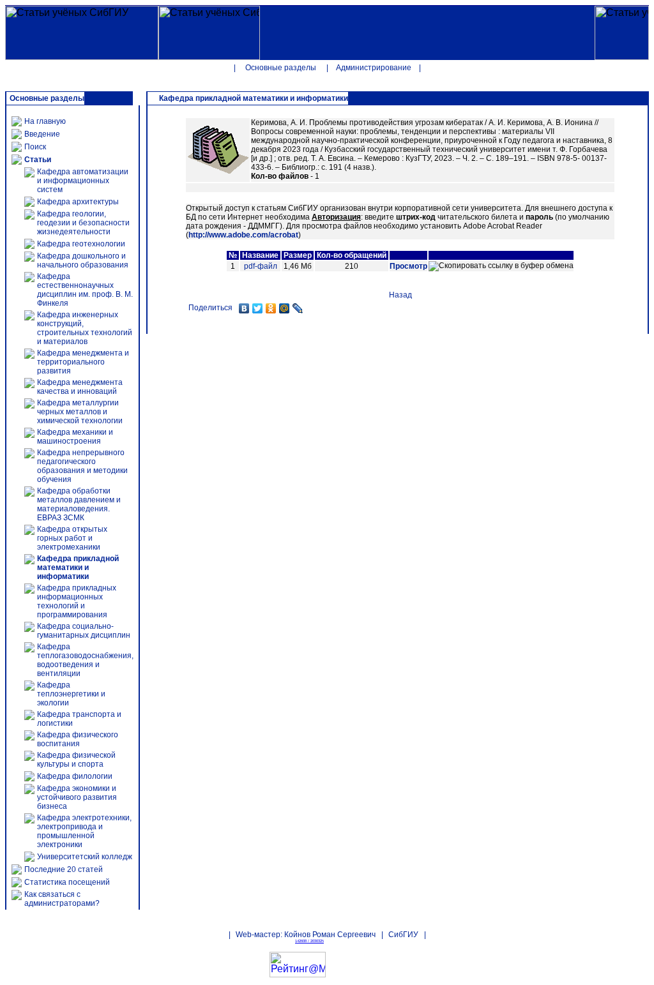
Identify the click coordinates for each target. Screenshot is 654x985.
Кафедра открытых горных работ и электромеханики (72, 538)
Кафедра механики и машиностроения (75, 437)
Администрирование (373, 67)
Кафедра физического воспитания (77, 739)
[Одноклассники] (271, 308)
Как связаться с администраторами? (62, 899)
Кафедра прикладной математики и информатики (78, 567)
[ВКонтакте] (244, 308)
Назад (400, 294)
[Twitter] (257, 308)
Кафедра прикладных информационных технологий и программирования (76, 601)
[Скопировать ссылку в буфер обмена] (501, 266)
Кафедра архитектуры (78, 201)
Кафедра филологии (74, 776)
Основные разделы (280, 67)
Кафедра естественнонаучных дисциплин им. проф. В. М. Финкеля (85, 290)
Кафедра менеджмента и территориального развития (83, 362)
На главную (45, 121)
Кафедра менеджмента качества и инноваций (80, 387)
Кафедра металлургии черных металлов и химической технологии (80, 411)
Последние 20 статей (63, 869)
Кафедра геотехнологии (81, 243)
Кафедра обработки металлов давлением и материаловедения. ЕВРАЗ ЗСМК (79, 504)
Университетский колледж (84, 856)
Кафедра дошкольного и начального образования (82, 260)
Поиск (35, 146)
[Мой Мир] (284, 308)
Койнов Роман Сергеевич (330, 934)
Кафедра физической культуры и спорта (76, 760)
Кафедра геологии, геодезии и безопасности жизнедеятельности (83, 222)
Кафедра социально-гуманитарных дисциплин (83, 631)
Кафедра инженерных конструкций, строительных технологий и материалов (84, 328)
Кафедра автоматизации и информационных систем (82, 180)
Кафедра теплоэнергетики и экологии (71, 693)
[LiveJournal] (298, 308)
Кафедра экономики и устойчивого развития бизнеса (77, 797)
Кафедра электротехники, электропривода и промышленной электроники (84, 831)
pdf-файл (260, 266)
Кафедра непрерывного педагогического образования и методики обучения (82, 466)
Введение (42, 134)
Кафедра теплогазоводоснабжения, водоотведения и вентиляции (85, 660)
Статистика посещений (67, 882)
